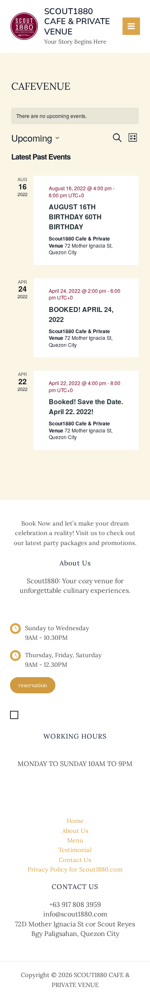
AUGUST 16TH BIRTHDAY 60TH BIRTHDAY (75, 216)
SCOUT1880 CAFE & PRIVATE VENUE (77, 21)
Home (75, 821)
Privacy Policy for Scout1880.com (75, 869)
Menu (75, 840)
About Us (75, 831)
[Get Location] (36, 715)
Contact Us (75, 860)
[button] (32, 685)
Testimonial (75, 850)
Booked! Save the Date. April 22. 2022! (86, 406)
